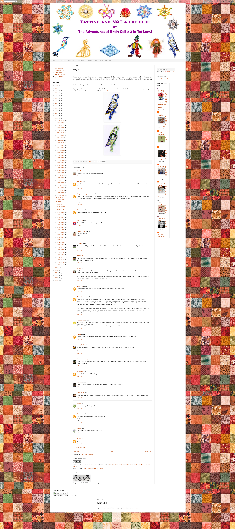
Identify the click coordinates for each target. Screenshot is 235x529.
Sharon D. (80, 286)
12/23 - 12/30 (61, 122)
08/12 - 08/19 (61, 170)
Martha (79, 428)
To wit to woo (60, 209)
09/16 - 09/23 (61, 158)
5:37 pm (79, 376)
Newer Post (76, 451)
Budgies (58, 201)
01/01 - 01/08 (61, 264)
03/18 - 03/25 (61, 237)
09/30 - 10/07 (61, 153)
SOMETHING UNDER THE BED (60, 73)
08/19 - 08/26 (61, 168)
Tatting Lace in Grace (162, 114)
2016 (57, 108)
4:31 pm (79, 339)
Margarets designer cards (85, 194)
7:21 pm (79, 397)
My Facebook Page (164, 79)
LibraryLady (80, 345)
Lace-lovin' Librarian (161, 184)
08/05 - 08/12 (61, 172)
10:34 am (79, 214)
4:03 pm (79, 314)
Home (54, 61)
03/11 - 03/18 (61, 239)
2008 (57, 275)
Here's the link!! (107, 91)
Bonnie (79, 438)
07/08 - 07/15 (61, 183)
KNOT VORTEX (160, 203)
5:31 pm (79, 353)
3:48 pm (79, 280)
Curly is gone (166, 225)
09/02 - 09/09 (61, 162)
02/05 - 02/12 (61, 252)
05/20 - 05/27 (61, 214)
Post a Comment (80, 447)
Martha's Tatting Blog (161, 235)
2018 (57, 103)
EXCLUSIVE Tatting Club (67, 61)
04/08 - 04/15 (61, 229)
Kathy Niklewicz (82, 297)
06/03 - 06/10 (61, 195)
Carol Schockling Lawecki (85, 359)
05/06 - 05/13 (61, 219)
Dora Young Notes (105, 61)
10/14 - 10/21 (61, 147)
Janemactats (162, 166)
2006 (57, 280)
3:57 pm (79, 291)
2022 (57, 93)
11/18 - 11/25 (61, 135)
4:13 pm (79, 328)
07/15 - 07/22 (61, 180)
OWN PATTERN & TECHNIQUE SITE (60, 69)
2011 (56, 268)
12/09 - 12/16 (61, 127)
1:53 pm (79, 238)
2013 (57, 115)
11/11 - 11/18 (60, 137)
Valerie (79, 334)
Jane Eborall (81, 320)
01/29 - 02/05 (61, 254)
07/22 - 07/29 (61, 178)
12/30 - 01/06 (61, 120)
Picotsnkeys (161, 149)
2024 (57, 88)
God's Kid (80, 220)
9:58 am (79, 204)
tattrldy (79, 268)
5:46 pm (79, 387)
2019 (57, 100)
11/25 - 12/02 (61, 133)
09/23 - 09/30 (61, 155)
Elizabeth (80, 371)
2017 (57, 105)
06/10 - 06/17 (61, 193)
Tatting (166, 137)
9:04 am (79, 188)
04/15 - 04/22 (61, 227)
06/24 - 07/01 (61, 188)
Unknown (80, 210)
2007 (57, 278)
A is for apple (166, 209)
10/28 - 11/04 (61, 143)
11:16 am (79, 225)
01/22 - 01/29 (61, 257)
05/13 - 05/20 (61, 217)
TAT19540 (80, 243)
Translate (171, 71)
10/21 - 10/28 (61, 145)
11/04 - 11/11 (60, 140)
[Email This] (98, 161)
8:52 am (79, 175)
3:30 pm (79, 262)
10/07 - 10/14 (61, 150)
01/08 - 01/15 (61, 262)
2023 (57, 90)
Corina (79, 403)
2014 (57, 113)
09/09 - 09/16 (61, 160)
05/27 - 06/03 (61, 212)
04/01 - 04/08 (61, 232)
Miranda (79, 382)
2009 (57, 273)
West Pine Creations (161, 133)
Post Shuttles (81, 61)
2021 (57, 95)
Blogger (136, 508)
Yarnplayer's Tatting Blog (161, 91)
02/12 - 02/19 (61, 250)
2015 (57, 110)
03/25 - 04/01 (61, 234)
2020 (57, 98)
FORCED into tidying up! (60, 198)
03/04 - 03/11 (61, 242)
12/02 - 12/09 (61, 130)
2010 (57, 270)
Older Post (148, 451)
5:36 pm (79, 365)
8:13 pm (79, 408)
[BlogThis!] (99, 161)
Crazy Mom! (80, 392)
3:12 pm (79, 443)
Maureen (79, 181)
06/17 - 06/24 (61, 190)
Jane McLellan (81, 171)
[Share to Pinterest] (105, 161)
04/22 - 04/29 (61, 224)
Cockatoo (59, 204)
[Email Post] (94, 161)
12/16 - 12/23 (61, 125)
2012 (57, 118)
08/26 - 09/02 (61, 165)
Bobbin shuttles (92, 61)
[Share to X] (101, 161)
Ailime (124, 508)
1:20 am (79, 422)
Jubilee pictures (60, 206)
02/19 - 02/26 (61, 247)
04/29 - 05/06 (61, 222)
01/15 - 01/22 (61, 260)
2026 (57, 85)
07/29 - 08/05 (61, 175)
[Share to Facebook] (103, 161)
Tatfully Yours (81, 231)
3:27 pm (79, 250)
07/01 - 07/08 (61, 185)
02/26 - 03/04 (61, 244)
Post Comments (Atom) (87, 454)
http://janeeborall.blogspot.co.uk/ (93, 468)
